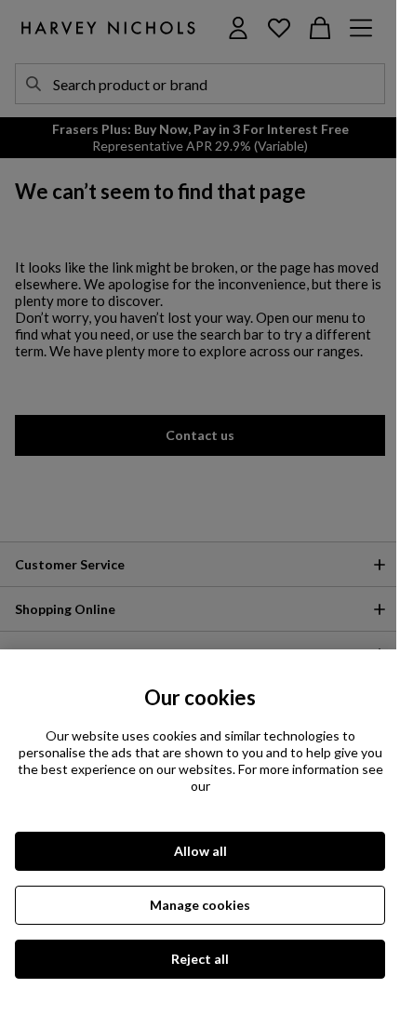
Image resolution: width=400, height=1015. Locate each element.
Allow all (200, 851)
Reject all (200, 959)
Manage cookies (200, 905)
